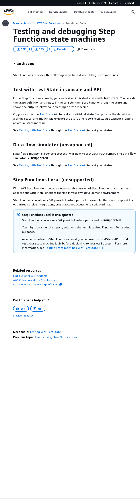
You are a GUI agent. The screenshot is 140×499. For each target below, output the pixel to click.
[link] (76, 23)
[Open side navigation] (5, 23)
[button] (23, 63)
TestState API (77, 130)
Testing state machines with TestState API (74, 248)
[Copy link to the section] (10, 89)
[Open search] (133, 11)
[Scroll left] (25, 12)
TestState (46, 114)
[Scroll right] (119, 12)
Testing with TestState (34, 130)
